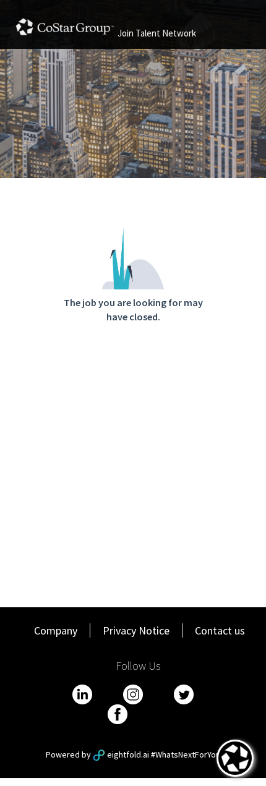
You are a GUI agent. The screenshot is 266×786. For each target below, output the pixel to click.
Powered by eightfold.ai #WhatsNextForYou (133, 754)
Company (55, 630)
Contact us (220, 630)
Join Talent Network (157, 33)
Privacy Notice (136, 630)
